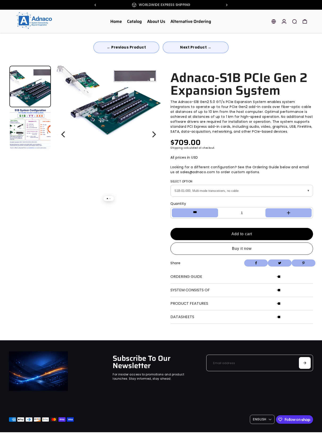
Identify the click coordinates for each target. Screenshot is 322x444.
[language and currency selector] (273, 21)
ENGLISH (259, 419)
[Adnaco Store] (41, 21)
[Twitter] (280, 263)
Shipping (176, 148)
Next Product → (195, 47)
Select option (181, 181)
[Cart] (305, 21)
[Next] (226, 5)
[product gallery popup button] (152, 77)
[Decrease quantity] (195, 212)
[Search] (294, 21)
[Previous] (95, 5)
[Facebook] (256, 263)
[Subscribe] (305, 363)
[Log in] (284, 21)
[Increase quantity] (288, 212)
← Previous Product (126, 47)
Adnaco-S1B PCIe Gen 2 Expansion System (238, 84)
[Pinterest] (303, 263)
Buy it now (242, 249)
